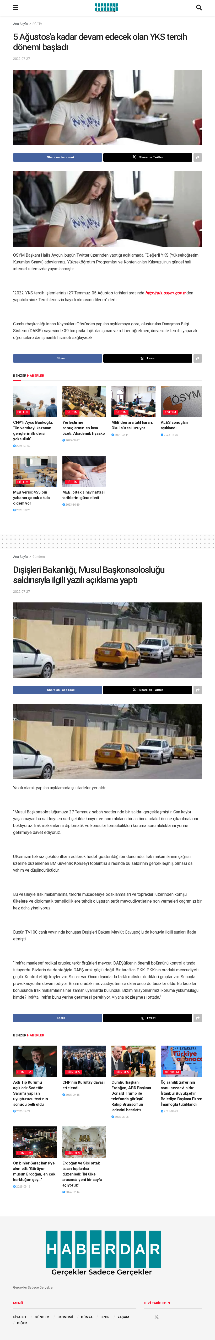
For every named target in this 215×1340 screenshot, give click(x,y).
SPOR (104, 1317)
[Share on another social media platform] (198, 157)
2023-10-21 (23, 510)
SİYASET (19, 1317)
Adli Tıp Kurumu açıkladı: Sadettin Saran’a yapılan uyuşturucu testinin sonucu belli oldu (30, 1093)
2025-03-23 (170, 1111)
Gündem (39, 557)
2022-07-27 (21, 59)
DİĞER (22, 1323)
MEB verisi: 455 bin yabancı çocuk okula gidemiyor (31, 498)
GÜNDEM (42, 1317)
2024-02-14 (121, 434)
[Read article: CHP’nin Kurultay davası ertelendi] (84, 1061)
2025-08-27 (72, 440)
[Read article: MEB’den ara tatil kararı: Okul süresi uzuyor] (133, 401)
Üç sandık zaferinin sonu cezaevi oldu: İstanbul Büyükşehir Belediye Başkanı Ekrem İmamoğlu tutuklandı (182, 1093)
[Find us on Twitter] (156, 1317)
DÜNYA (87, 1317)
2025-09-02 (23, 445)
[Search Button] (199, 8)
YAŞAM (123, 1317)
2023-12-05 (170, 434)
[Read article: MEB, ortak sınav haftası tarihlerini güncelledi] (84, 471)
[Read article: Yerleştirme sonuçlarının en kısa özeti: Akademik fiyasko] (84, 401)
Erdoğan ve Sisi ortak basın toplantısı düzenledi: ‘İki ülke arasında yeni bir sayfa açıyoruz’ (82, 1174)
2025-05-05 (121, 1116)
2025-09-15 (72, 1094)
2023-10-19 (72, 504)
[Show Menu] (15, 8)
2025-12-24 (23, 1111)
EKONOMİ (65, 1317)
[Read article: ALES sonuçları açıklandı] (183, 401)
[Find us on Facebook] (146, 1317)
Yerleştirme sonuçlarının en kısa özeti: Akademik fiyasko (83, 428)
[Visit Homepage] (107, 8)
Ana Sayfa (20, 24)
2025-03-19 (23, 1186)
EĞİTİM (37, 24)
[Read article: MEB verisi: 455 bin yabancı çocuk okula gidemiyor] (35, 471)
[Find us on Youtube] (166, 1317)
